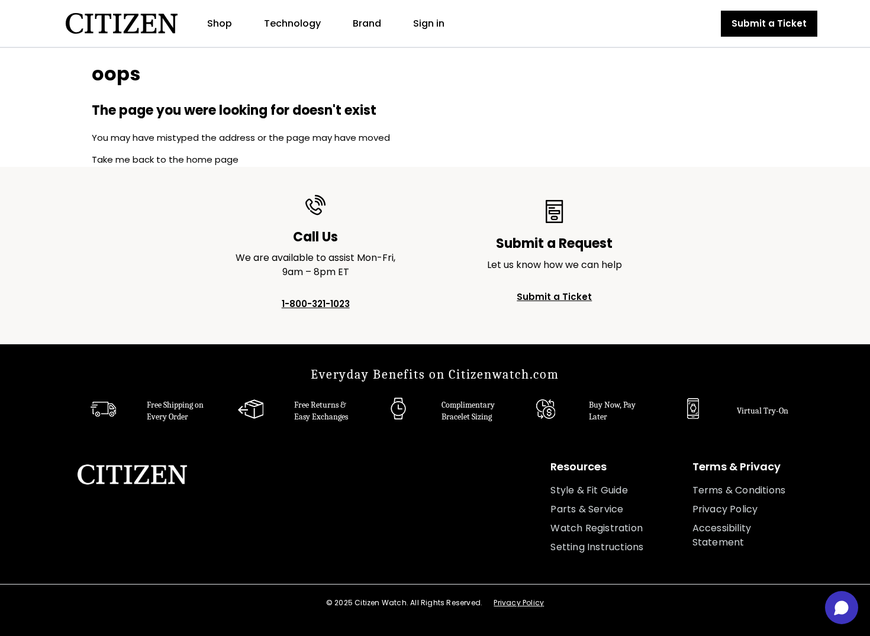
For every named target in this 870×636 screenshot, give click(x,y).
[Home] (122, 23)
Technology (292, 23)
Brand (367, 23)
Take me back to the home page (165, 159)
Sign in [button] (428, 23)
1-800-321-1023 (316, 304)
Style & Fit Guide (588, 490)
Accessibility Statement (722, 535)
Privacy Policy (725, 509)
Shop (219, 23)
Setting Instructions (596, 547)
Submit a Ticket (769, 23)
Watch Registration (596, 528)
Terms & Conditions (739, 490)
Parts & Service (586, 509)
